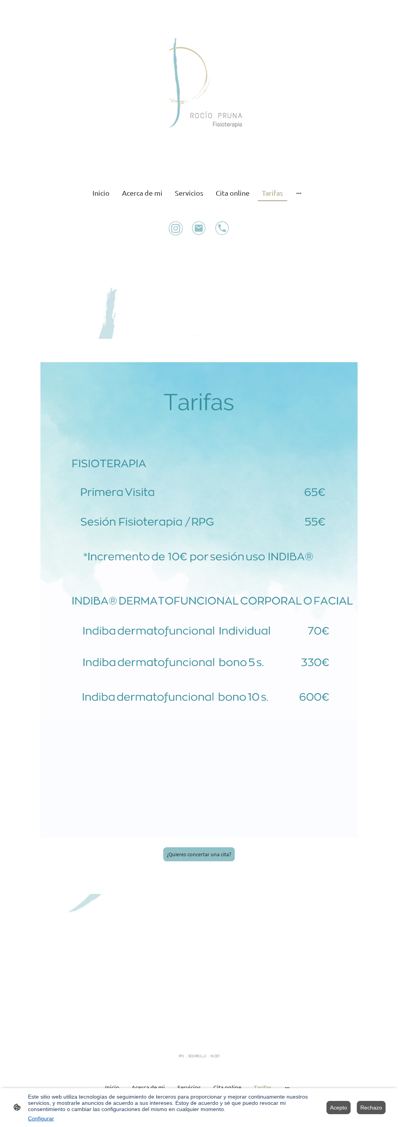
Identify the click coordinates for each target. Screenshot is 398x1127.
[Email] (199, 228)
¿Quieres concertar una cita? (199, 854)
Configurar (41, 1118)
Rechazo (371, 1107)
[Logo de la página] (199, 88)
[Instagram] (176, 228)
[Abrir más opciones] (299, 193)
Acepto (338, 1107)
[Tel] (222, 228)
